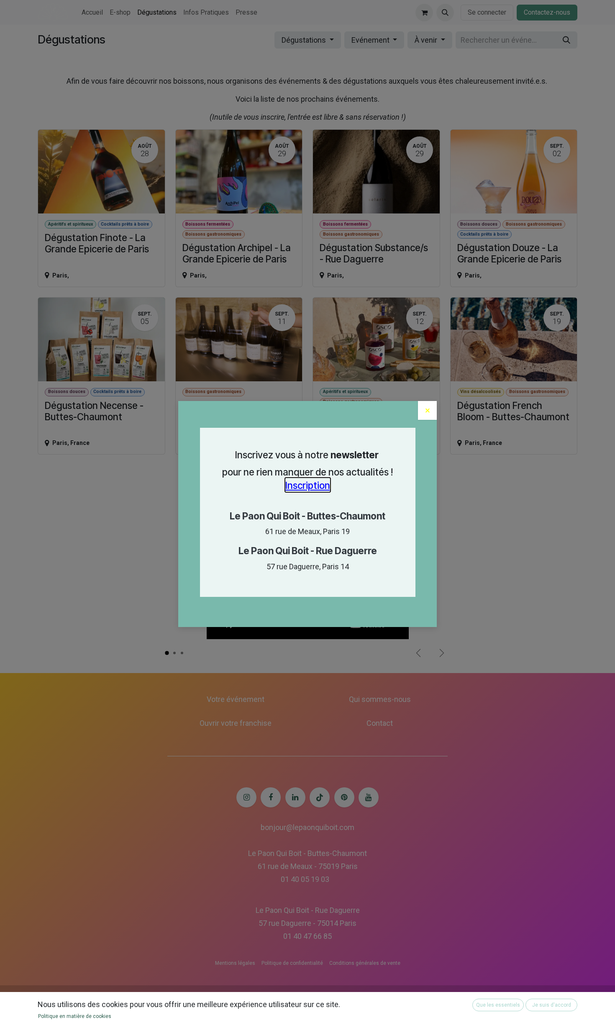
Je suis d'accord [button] (551, 1005)
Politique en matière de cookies (74, 1016)
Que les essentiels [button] (498, 1005)
